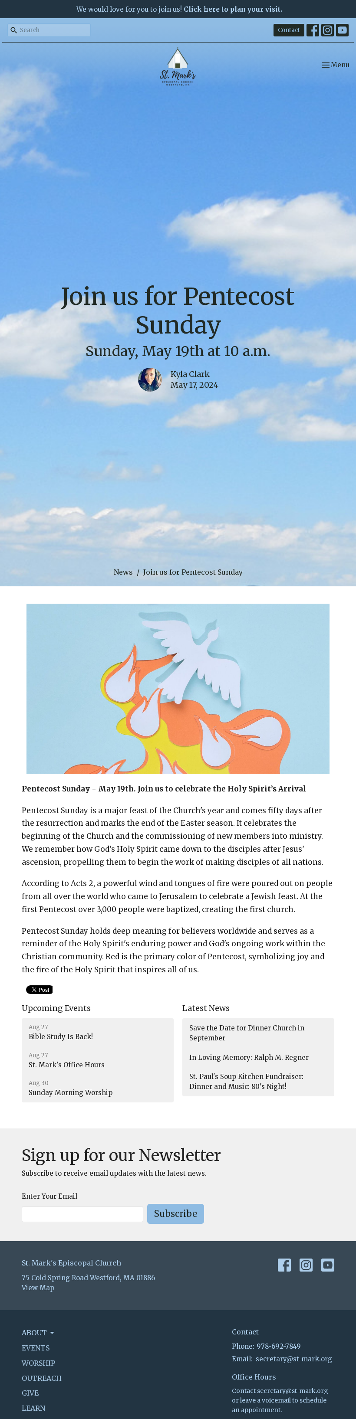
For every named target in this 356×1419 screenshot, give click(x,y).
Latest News (206, 1008)
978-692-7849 (279, 1346)
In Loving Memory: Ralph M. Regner (249, 1057)
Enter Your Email (49, 1196)
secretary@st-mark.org (294, 1359)
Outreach (42, 1378)
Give (30, 1393)
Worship (38, 1363)
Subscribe (175, 1213)
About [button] (34, 1332)
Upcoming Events (56, 1008)
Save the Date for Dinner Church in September (246, 1033)
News (123, 572)
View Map (38, 1288)
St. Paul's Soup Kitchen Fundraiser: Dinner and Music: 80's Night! (246, 1081)
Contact (289, 30)
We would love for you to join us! (179, 9)
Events (35, 1348)
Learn (33, 1408)
